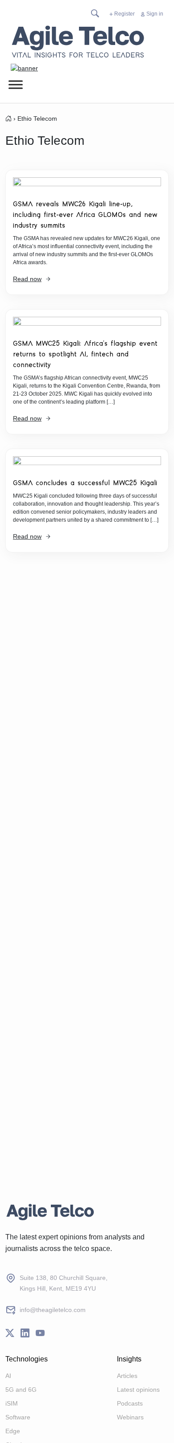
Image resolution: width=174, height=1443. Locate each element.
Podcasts (130, 1403)
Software (17, 1417)
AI (8, 1375)
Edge (12, 1431)
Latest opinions (138, 1389)
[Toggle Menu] (15, 84)
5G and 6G (21, 1389)
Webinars (130, 1417)
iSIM (11, 1403)
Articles (127, 1375)
